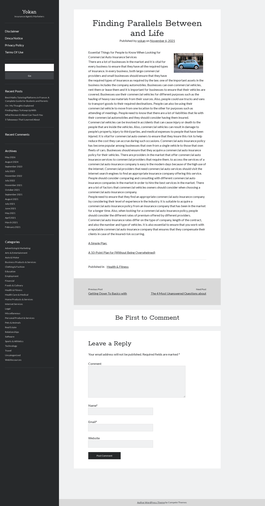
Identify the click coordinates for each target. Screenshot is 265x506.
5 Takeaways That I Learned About (22, 119)
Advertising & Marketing (17, 248)
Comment (94, 363)
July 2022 (10, 180)
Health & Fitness (13, 290)
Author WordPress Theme (151, 502)
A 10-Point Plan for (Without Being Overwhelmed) (121, 252)
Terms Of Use (14, 52)
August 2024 (11, 161)
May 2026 (10, 157)
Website (94, 438)
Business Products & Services (20, 262)
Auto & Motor (12, 257)
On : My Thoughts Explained (19, 105)
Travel (8, 350)
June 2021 (10, 208)
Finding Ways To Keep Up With (20, 110)
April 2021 (10, 217)
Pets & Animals (13, 322)
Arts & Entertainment (16, 252)
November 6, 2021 (162, 40)
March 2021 (11, 222)
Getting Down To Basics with (107, 293)
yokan (141, 40)
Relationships (12, 331)
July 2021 (10, 203)
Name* (93, 405)
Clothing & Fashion (15, 266)
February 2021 (12, 227)
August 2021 (11, 199)
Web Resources (13, 359)
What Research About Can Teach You (24, 114)
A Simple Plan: (97, 243)
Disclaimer (12, 31)
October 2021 (12, 189)
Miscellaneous (12, 313)
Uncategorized (13, 355)
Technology (11, 345)
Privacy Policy (14, 45)
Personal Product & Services (20, 318)
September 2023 (13, 166)
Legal (7, 308)
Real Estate (10, 327)
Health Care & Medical (16, 294)
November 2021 (13, 185)
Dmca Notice (14, 38)
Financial (9, 280)
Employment (11, 276)
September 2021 (13, 194)
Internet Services (14, 304)
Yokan (29, 12)
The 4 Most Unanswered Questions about (178, 293)
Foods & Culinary (14, 285)
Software (9, 336)
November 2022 (13, 175)
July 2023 (10, 171)
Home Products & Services (19, 299)
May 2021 (10, 213)
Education (10, 271)
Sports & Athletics (14, 341)
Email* (92, 422)
